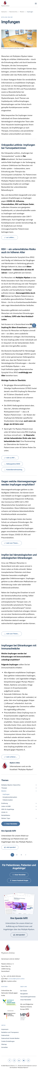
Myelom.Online (7, 17)
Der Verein (23, 991)
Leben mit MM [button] (6, 806)
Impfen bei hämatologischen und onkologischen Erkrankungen (19, 556)
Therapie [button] (4, 788)
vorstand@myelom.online (16, 979)
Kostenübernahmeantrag (14, 470)
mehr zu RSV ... (11, 458)
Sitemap (4, 1044)
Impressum (4, 1029)
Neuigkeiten (24, 994)
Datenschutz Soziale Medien (10, 1038)
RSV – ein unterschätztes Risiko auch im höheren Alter (18, 250)
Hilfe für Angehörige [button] (7, 809)
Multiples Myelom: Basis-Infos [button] (10, 785)
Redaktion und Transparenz (10, 1032)
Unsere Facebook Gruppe (20, 880)
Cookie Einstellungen (8, 1041)
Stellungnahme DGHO (13, 464)
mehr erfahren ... (11, 757)
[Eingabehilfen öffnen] (34, 325)
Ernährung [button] (4, 803)
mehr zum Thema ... (12, 543)
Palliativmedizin (8, 800)
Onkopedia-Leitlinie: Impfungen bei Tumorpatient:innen (18, 146)
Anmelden (4, 1047)
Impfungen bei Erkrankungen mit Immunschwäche (18, 647)
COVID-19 (4, 812)
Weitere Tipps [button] (5, 818)
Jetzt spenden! (11, 847)
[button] (36, 3)
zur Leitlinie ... (10, 237)
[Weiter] (25, 855)
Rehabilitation (5, 815)
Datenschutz (5, 1035)
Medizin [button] (3, 791)
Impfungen (6, 794)
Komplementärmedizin (10, 797)
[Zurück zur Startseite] (5, 3)
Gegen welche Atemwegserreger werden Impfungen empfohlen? (18, 483)
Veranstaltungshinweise (28, 997)
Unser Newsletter (11, 824)
